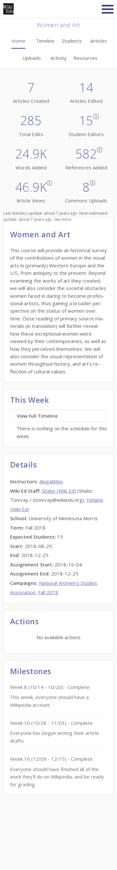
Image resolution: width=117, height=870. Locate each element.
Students (72, 41)
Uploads (31, 58)
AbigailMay (51, 481)
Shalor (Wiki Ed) (59, 491)
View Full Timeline (37, 416)
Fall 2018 (48, 592)
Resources (85, 58)
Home (18, 41)
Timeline (45, 41)
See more (63, 219)
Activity (58, 58)
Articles (98, 41)
